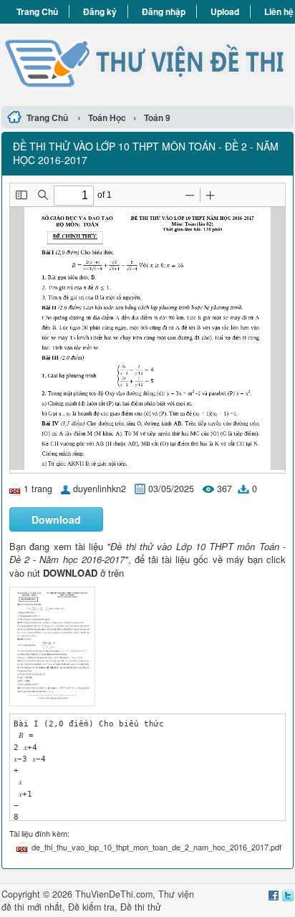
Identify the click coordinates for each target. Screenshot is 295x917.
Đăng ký (100, 11)
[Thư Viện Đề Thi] (147, 63)
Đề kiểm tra (91, 907)
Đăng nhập (163, 11)
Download (56, 519)
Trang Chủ (37, 11)
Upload (225, 11)
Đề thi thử (140, 907)
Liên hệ (279, 11)
